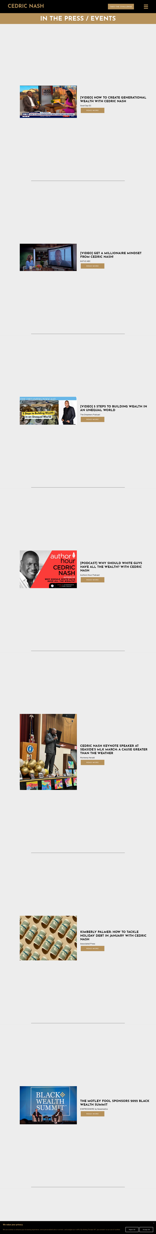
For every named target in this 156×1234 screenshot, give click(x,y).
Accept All (146, 1229)
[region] (78, 1227)
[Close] (153, 1223)
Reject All (132, 1229)
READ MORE (92, 110)
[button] (121, 6)
